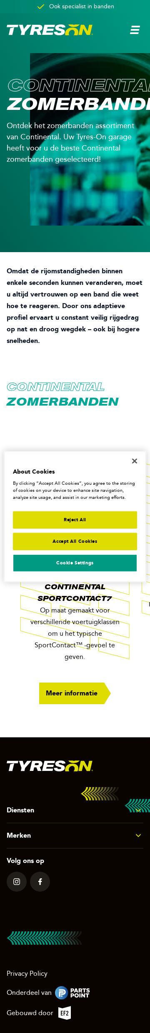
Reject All (75, 520)
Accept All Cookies (74, 541)
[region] (75, 516)
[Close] (134, 461)
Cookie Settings (75, 563)
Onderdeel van (65, 994)
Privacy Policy (27, 973)
